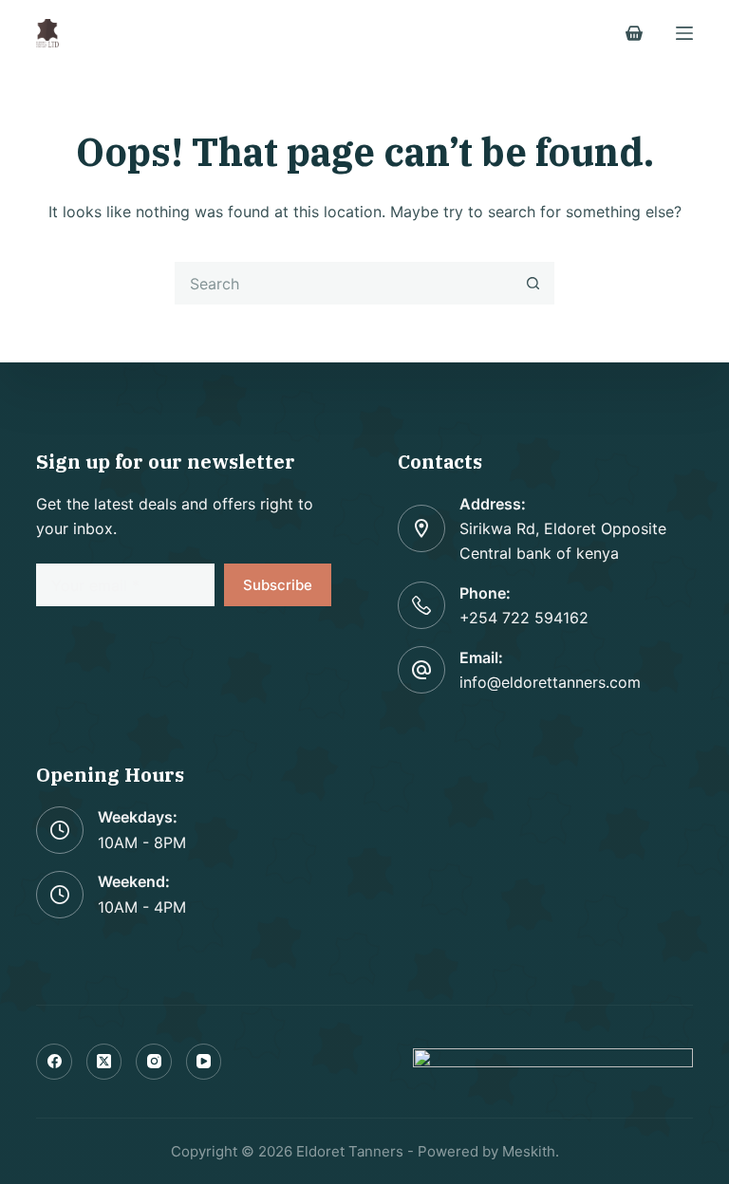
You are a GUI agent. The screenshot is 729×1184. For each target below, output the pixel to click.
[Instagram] (154, 1062)
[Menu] (684, 33)
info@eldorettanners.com (550, 682)
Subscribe (277, 585)
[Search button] (533, 283)
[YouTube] (204, 1062)
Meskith (528, 1151)
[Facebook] (54, 1062)
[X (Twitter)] (104, 1062)
